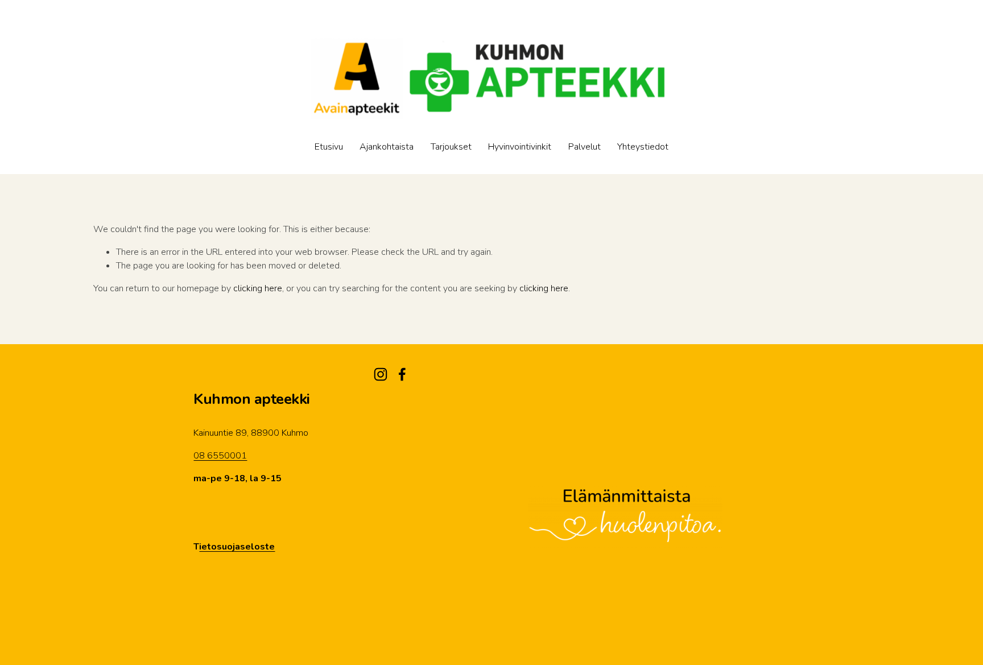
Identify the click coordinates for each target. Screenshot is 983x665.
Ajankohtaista (387, 147)
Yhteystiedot (642, 147)
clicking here (257, 288)
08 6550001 (220, 455)
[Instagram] (380, 374)
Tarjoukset (451, 147)
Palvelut (584, 147)
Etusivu (329, 147)
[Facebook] (402, 374)
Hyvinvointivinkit (519, 147)
